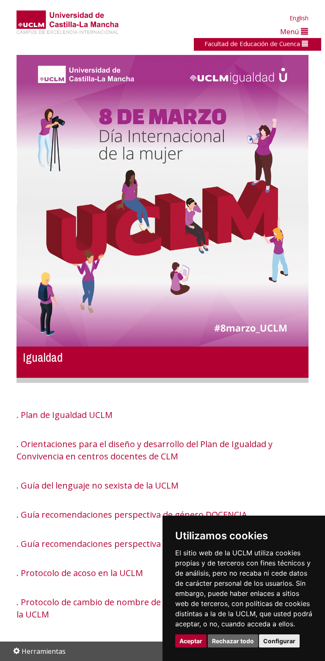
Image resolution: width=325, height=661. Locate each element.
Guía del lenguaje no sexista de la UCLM (100, 485)
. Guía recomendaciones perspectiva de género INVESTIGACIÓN (143, 543)
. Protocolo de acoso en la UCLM (80, 573)
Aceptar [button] (190, 641)
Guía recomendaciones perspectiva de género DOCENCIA (134, 514)
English (298, 18)
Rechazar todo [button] (233, 641)
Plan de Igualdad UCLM (67, 415)
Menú (290, 31)
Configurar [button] (279, 641)
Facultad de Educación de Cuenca (253, 43)
